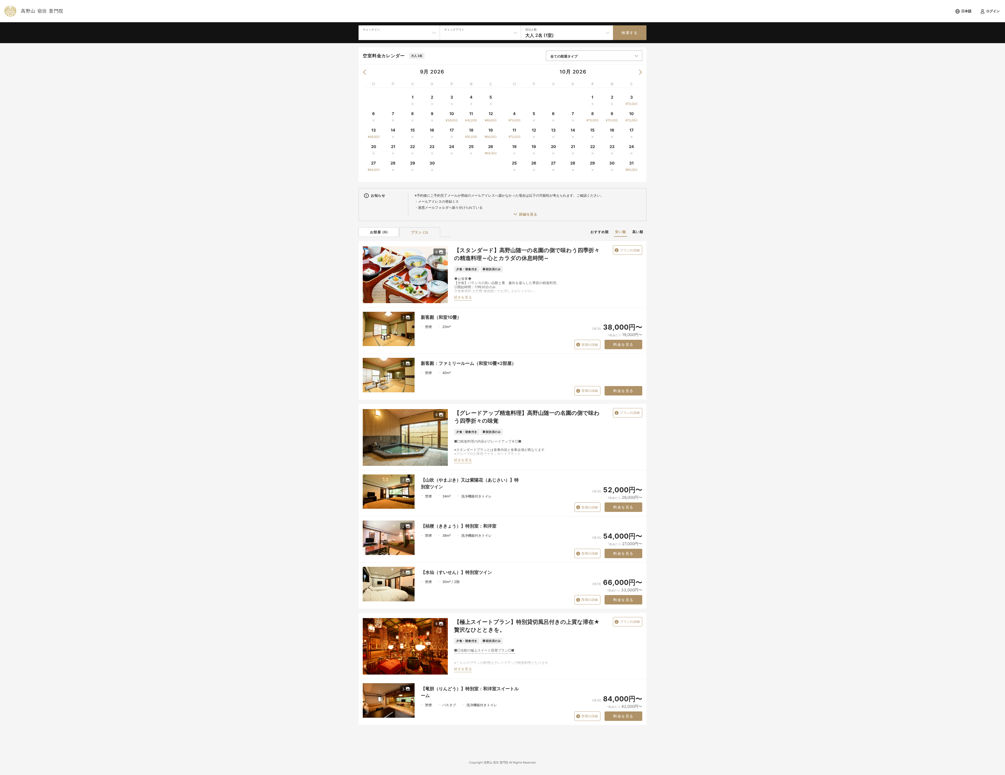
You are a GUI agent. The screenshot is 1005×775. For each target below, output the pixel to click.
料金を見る (623, 344)
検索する (630, 33)
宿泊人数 (531, 29)
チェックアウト (454, 29)
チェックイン (371, 29)
